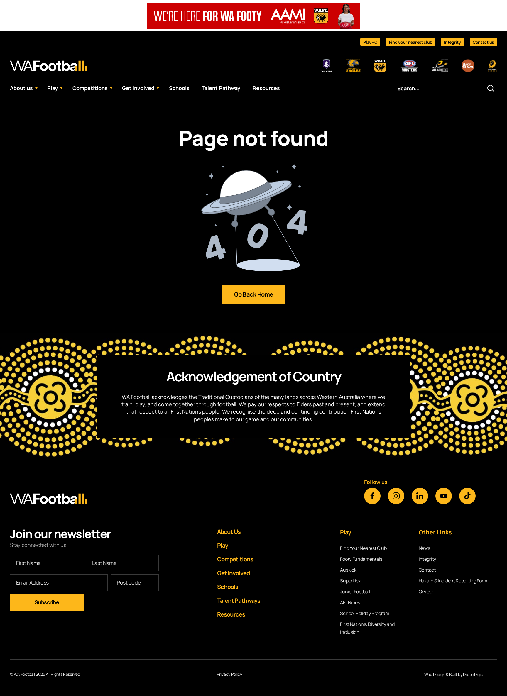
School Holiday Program (364, 613)
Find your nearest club (410, 42)
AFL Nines (350, 602)
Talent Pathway (221, 88)
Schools (179, 88)
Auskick (348, 570)
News (424, 548)
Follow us (376, 481)
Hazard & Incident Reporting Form (453, 581)
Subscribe (47, 602)
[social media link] (372, 496)
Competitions (90, 88)
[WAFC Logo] (48, 66)
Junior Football (355, 591)
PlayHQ (370, 42)
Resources (266, 88)
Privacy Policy (229, 674)
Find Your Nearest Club (363, 548)
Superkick (350, 581)
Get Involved (138, 88)
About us (21, 88)
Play (52, 88)
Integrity (452, 42)
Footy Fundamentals (361, 559)
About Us (229, 532)
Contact (427, 570)
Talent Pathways (238, 600)
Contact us (483, 42)
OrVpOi (426, 591)
